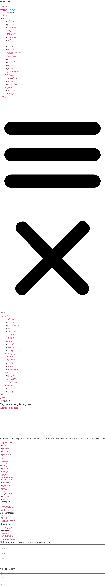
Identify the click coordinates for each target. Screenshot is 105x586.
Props (8, 42)
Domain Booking (11, 61)
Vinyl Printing (10, 47)
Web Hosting (10, 58)
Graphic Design (7, 442)
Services (4, 18)
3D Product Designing (10, 83)
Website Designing (11, 56)
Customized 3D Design (12, 86)
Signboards (5, 461)
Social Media (10, 64)
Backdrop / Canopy (11, 88)
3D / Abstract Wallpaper (12, 78)
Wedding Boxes (10, 24)
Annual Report (10, 34)
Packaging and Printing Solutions (14, 27)
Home (3, 14)
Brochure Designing (11, 33)
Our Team (7, 17)
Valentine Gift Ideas (9, 408)
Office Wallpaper (11, 77)
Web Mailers (10, 65)
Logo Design (10, 31)
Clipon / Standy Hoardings (8, 520)
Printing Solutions (9, 43)
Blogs (3, 96)
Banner (4, 449)
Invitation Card (5, 460)
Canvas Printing (11, 49)
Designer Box (6, 493)
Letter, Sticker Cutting (7, 477)
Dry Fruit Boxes (10, 21)
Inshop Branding (11, 90)
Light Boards (10, 94)
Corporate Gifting (9, 66)
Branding (9, 30)
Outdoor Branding (9, 87)
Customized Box (11, 23)
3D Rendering (8, 528)
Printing (3, 465)
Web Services (8, 55)
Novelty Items (10, 68)
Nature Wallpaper (11, 81)
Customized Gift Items (12, 72)
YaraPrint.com (18, 539)
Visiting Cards (10, 39)
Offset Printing (10, 44)
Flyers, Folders (10, 36)
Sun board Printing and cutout (14, 52)
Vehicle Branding (11, 91)
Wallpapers (7, 74)
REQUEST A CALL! (5, 6)
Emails (8, 62)
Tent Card (9, 40)
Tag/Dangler (5, 463)
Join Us (4, 97)
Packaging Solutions (9, 20)
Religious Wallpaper (11, 80)
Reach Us (4, 99)
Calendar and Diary (11, 69)
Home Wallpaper (11, 75)
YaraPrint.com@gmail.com (9, 4)
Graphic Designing (9, 28)
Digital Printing (10, 46)
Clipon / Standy (10, 93)
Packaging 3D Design (12, 84)
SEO (8, 59)
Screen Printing (10, 50)
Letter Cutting (10, 53)
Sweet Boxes (10, 25)
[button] (52, 206)
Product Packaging (11, 37)
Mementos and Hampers (13, 71)
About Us (4, 15)
